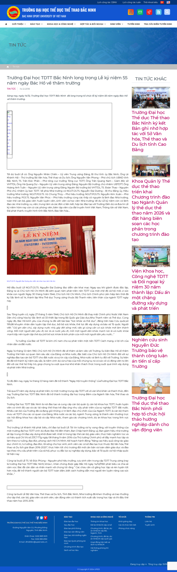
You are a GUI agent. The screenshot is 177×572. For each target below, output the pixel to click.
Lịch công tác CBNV (107, 2)
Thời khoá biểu (151, 2)
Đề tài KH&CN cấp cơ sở (101, 525)
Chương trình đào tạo (73, 547)
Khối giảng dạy (125, 521)
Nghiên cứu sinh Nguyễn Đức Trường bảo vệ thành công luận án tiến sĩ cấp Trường (149, 353)
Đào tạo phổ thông (72, 528)
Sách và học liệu (71, 550)
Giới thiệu (17, 24)
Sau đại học (69, 525)
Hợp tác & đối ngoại (91, 24)
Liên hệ (148, 521)
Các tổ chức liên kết (127, 525)
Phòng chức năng (127, 528)
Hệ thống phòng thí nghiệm (100, 549)
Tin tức (16, 66)
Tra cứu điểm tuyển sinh (158, 24)
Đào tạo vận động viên (74, 532)
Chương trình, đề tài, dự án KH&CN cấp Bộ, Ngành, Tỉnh (101, 530)
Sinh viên (115, 24)
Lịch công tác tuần (132, 2)
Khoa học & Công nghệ (60, 24)
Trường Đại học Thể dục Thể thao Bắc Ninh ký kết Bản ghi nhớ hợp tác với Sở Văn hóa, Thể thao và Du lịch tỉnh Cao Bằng (150, 131)
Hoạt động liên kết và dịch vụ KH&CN (100, 543)
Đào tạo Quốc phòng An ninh (75, 542)
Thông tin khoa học (99, 521)
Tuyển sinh (133, 24)
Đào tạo (35, 24)
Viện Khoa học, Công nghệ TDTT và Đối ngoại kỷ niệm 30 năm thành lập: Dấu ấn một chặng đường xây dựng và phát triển (151, 289)
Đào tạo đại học (71, 521)
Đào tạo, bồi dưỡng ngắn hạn (75, 536)
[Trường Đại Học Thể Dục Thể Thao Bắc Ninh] (13, 12)
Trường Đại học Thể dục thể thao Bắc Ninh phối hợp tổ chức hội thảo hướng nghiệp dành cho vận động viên (150, 413)
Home (8, 67)
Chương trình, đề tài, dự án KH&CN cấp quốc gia (101, 537)
